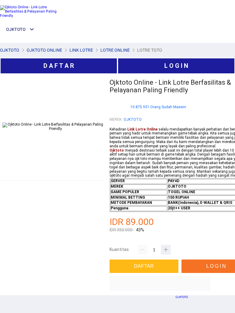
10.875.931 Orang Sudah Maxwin (158, 107)
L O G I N (176, 65)
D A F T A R (58, 65)
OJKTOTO (133, 119)
